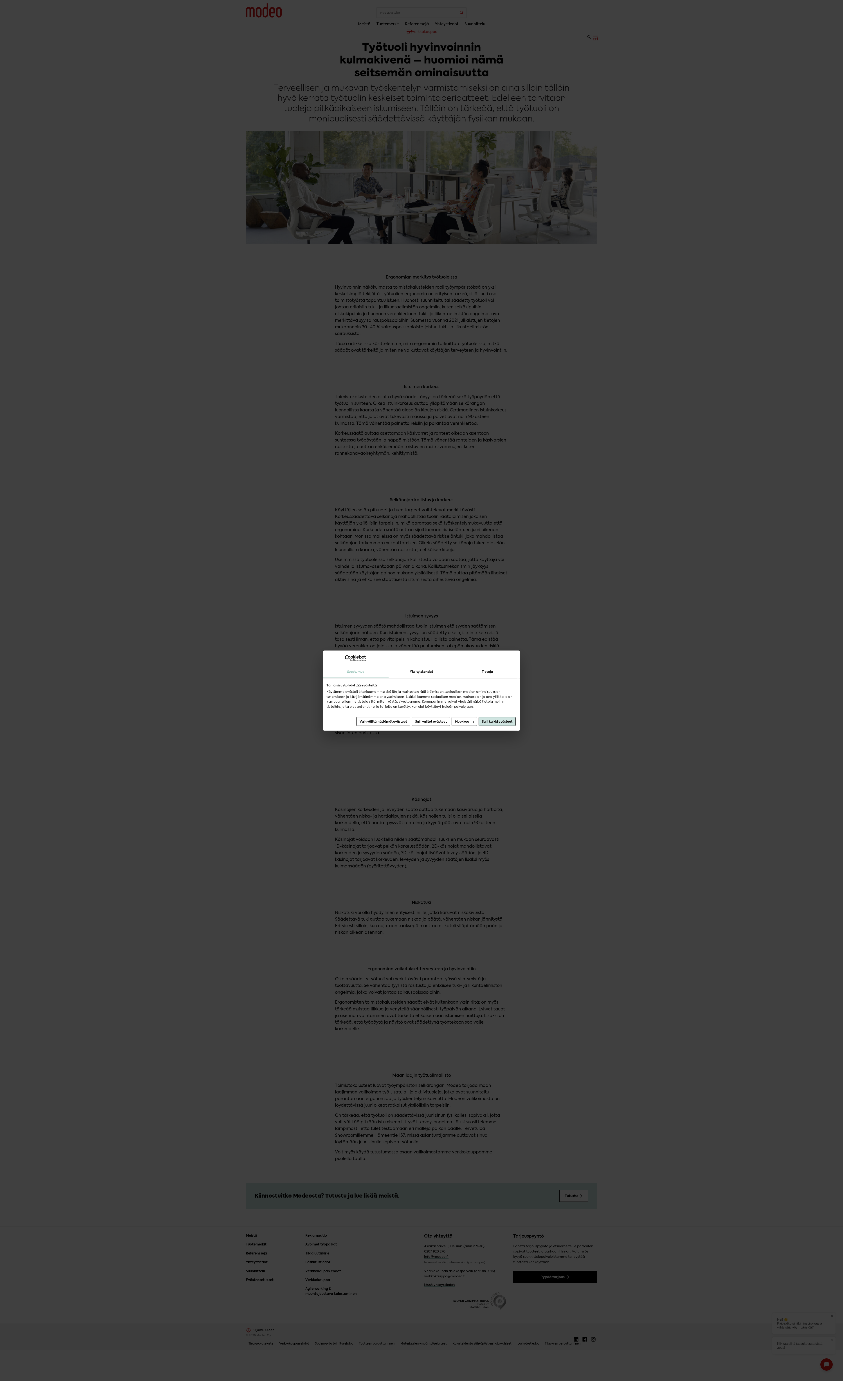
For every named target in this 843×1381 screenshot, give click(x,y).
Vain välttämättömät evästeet (383, 721)
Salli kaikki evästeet (497, 721)
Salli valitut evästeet (431, 721)
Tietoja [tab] (487, 672)
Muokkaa (462, 721)
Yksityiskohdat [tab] (421, 672)
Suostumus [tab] (355, 672)
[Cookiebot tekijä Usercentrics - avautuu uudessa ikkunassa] (346, 658)
